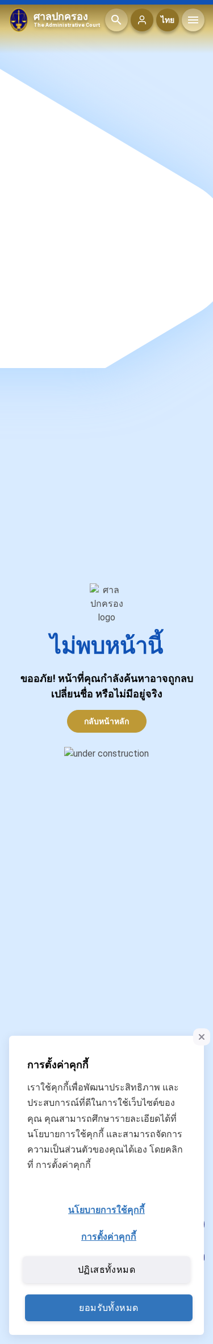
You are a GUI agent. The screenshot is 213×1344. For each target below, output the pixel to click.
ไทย (167, 19)
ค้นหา (116, 20)
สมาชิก (142, 20)
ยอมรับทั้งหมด (108, 1308)
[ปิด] (201, 1036)
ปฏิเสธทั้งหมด (106, 1269)
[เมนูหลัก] (193, 20)
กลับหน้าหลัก (106, 721)
